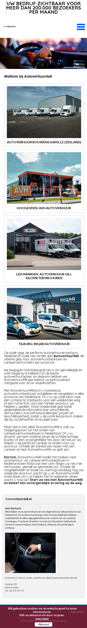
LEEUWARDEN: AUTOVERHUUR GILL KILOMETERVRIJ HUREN (44, 276)
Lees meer (42, 618)
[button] (81, 26)
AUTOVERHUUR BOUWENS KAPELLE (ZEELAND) (44, 142)
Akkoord (43, 624)
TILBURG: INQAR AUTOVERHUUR (44, 344)
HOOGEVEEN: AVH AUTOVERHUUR (44, 208)
